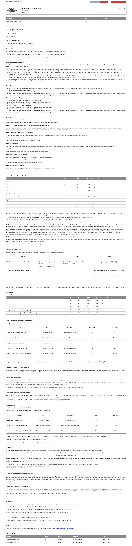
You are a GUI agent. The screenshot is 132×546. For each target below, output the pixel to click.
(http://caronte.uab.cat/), (55, 213)
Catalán (93, 2)
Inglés (98, 2)
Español (104, 2)
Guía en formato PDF (118, 2)
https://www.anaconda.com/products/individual (63, 528)
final (25, 43)
